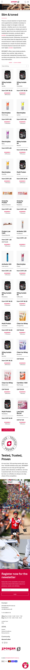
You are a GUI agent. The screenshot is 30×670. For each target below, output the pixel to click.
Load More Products (8, 430)
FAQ (3, 623)
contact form (5, 621)
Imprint (3, 629)
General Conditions (6, 631)
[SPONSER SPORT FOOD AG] (15, 2)
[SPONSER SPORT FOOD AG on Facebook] (2, 643)
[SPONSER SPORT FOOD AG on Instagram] (4, 643)
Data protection (5, 633)
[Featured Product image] (7, 75)
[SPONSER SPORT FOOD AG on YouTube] (7, 643)
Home (10, 62)
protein (4, 35)
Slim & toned (17, 62)
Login (15, 594)
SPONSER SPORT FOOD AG (12, 658)
